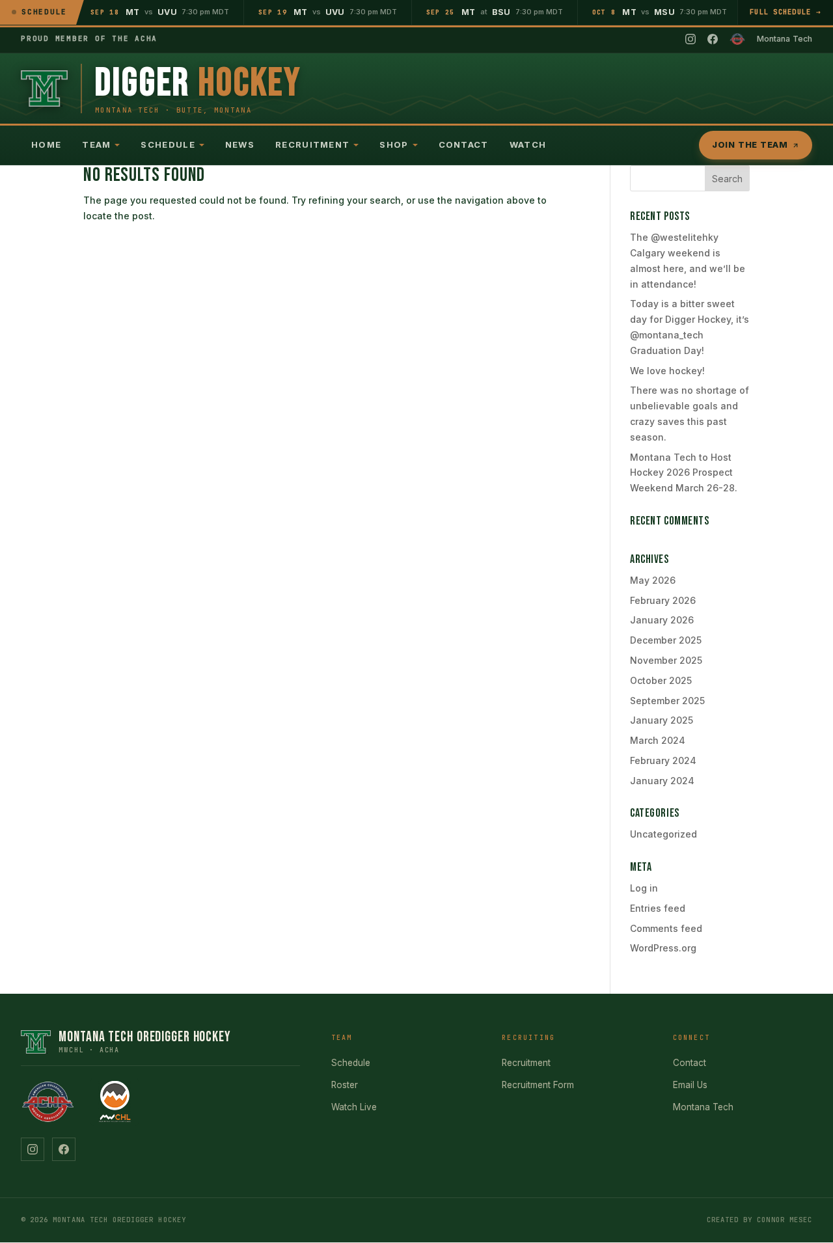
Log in (644, 888)
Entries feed (657, 908)
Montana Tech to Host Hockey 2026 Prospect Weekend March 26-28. (683, 473)
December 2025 (666, 640)
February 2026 (663, 600)
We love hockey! (667, 370)
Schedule (168, 144)
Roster (344, 1085)
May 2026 (653, 580)
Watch (528, 144)
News (239, 144)
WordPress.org (663, 947)
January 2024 (662, 780)
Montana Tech (703, 1107)
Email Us (690, 1085)
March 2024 (657, 740)
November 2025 (666, 660)
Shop (393, 144)
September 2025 (667, 700)
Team (96, 144)
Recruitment (312, 144)
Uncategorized (663, 834)
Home (46, 144)
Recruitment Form (538, 1085)
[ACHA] (737, 39)
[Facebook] (712, 39)
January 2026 (662, 619)
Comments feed (666, 928)
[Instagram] (690, 39)
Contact (464, 144)
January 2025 (661, 720)
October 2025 (661, 680)
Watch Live (354, 1107)
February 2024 (663, 760)
